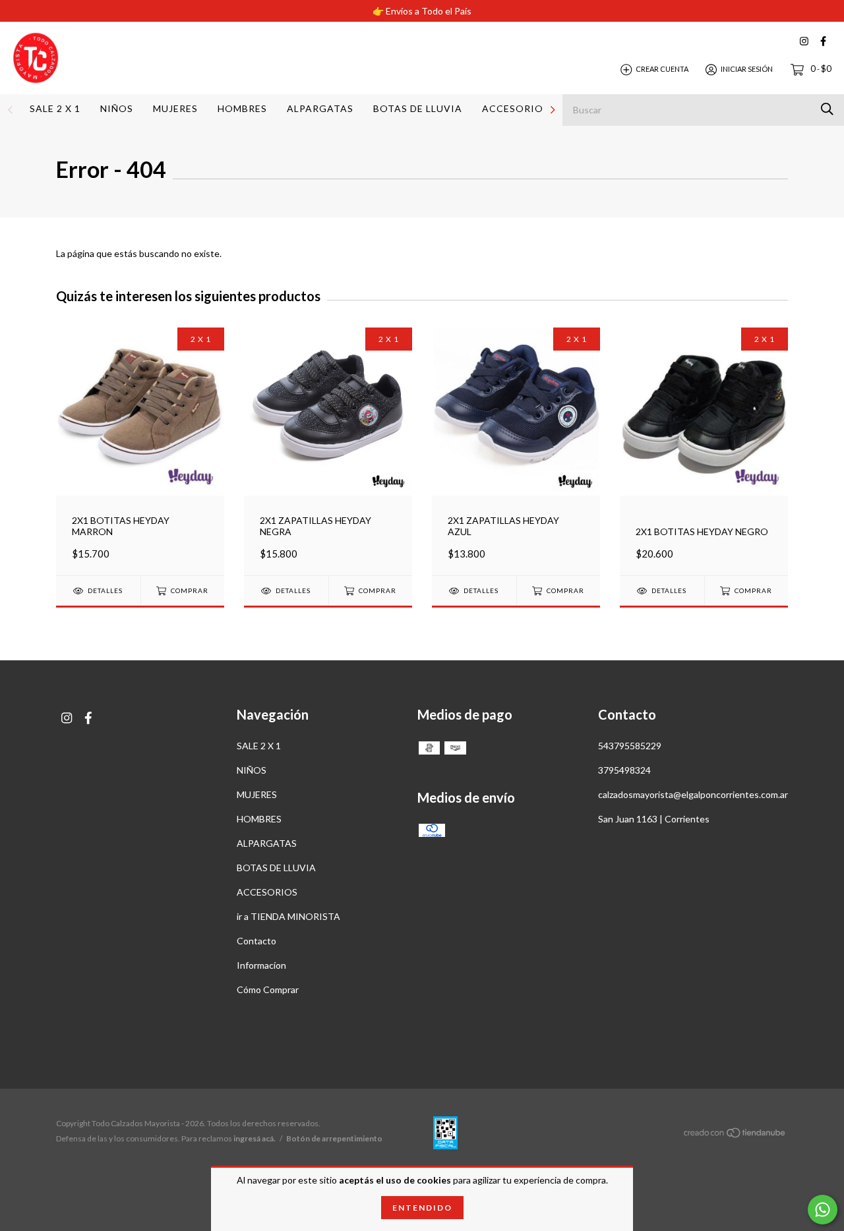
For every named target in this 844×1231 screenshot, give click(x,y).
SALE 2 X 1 (55, 108)
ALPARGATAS (320, 108)
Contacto (256, 940)
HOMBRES (242, 108)
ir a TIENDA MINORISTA (288, 916)
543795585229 (629, 745)
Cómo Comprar (268, 989)
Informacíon (261, 965)
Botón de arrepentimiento (334, 1138)
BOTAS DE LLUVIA (417, 108)
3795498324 (624, 770)
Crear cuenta (662, 69)
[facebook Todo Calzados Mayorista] (823, 41)
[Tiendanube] (735, 1134)
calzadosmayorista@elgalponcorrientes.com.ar (693, 794)
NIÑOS (116, 108)
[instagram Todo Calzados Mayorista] (804, 41)
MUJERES (175, 108)
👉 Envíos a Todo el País (422, 10)
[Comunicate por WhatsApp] (822, 1209)
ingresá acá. (254, 1138)
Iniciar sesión (747, 69)
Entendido (422, 1208)
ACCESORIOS (515, 108)
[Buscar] (827, 109)
